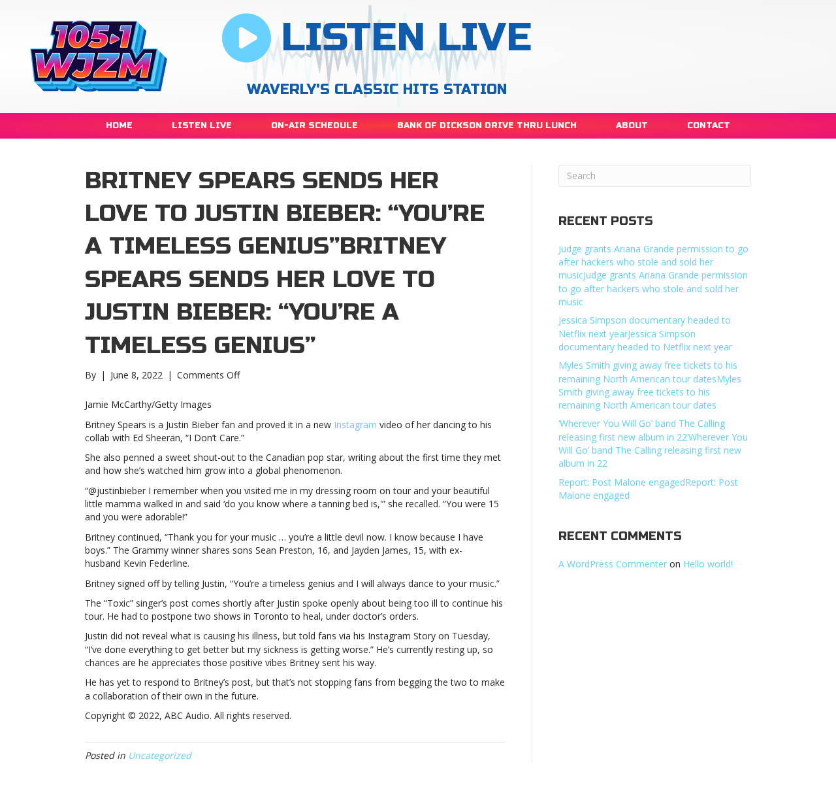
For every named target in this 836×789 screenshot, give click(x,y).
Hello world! (708, 564)
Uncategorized (159, 755)
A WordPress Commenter (612, 564)
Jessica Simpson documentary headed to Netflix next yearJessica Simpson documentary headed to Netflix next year (645, 333)
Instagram (355, 424)
